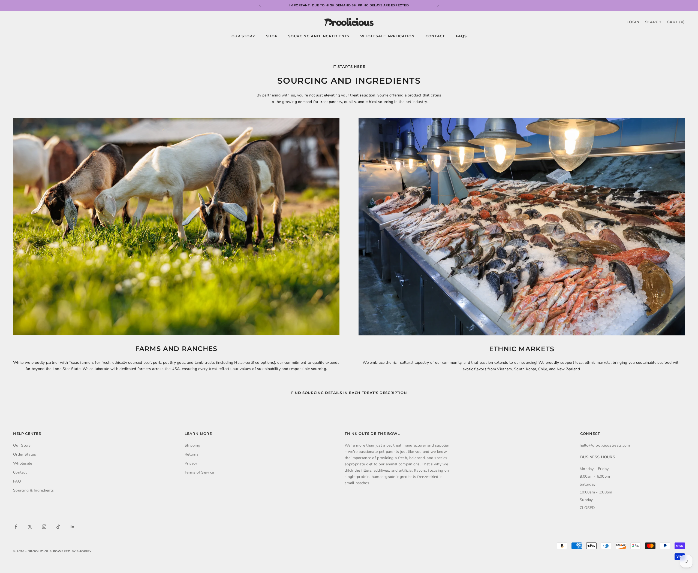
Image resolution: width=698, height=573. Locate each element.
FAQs (461, 36)
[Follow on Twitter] (30, 526)
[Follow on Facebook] (16, 526)
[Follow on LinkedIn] (72, 526)
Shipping (192, 445)
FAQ (17, 481)
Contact (435, 36)
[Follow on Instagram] (44, 526)
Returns (191, 454)
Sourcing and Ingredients (318, 36)
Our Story (243, 36)
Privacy (191, 463)
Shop (272, 36)
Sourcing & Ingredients (33, 490)
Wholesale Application (387, 36)
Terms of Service (199, 472)
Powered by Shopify (72, 551)
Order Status (24, 454)
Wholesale (22, 463)
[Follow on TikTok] (58, 526)
